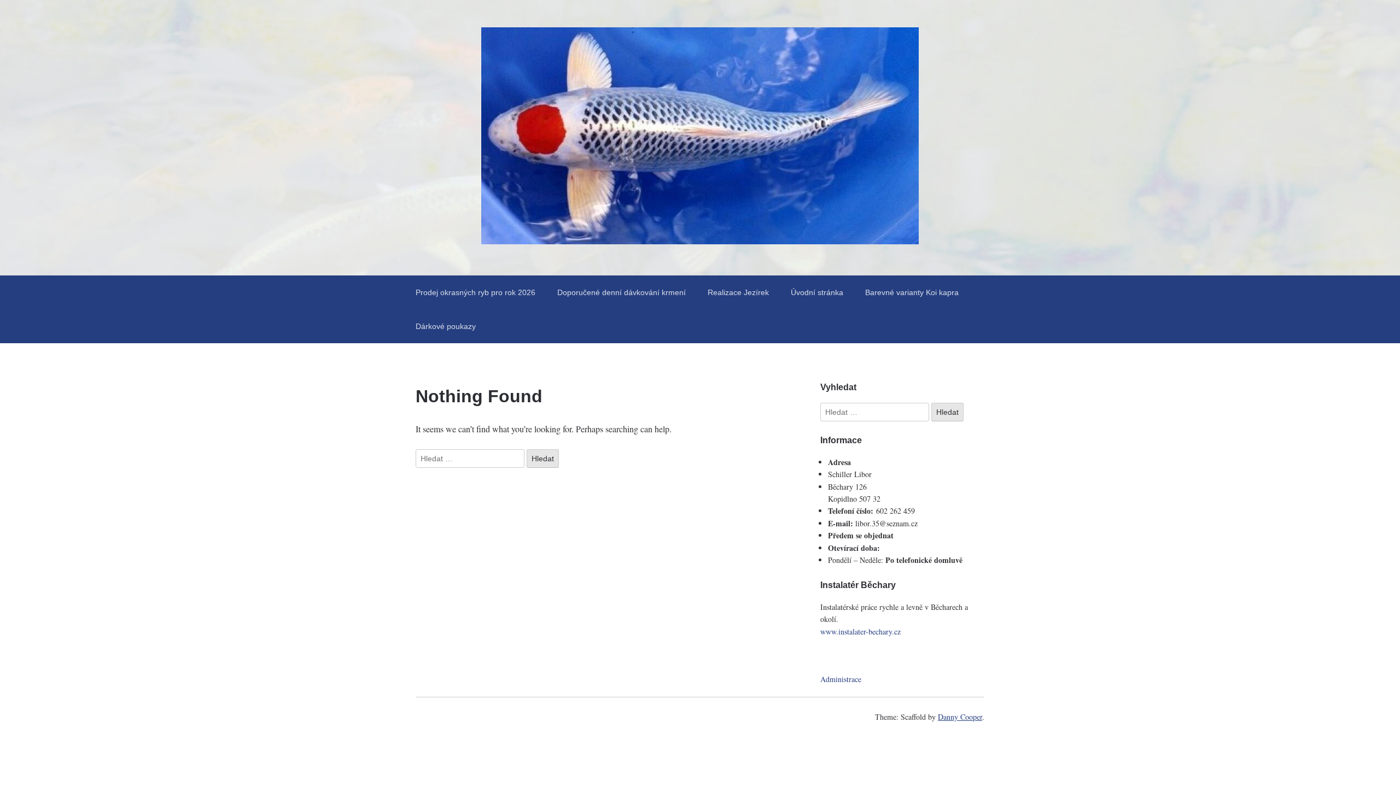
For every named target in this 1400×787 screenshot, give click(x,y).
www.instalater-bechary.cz (860, 631)
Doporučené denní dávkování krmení (621, 292)
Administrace (840, 679)
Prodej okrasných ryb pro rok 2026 (475, 292)
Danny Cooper (960, 717)
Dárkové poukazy (446, 326)
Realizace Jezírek (738, 292)
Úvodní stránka (817, 292)
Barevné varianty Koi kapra (912, 292)
